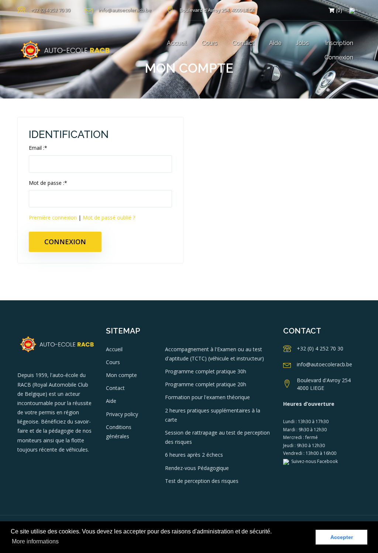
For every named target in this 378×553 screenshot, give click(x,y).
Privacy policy (122, 414)
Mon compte (121, 375)
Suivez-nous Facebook (313, 461)
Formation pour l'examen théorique (207, 397)
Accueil (177, 42)
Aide (275, 42)
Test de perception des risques (201, 480)
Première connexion (53, 217)
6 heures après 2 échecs (194, 454)
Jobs (302, 42)
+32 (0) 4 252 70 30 (50, 10)
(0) (338, 10)
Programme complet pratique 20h (205, 384)
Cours (209, 42)
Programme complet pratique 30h (205, 371)
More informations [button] (35, 541)
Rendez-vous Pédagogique (197, 467)
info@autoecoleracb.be (125, 10)
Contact (243, 42)
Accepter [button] (341, 537)
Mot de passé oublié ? (109, 217)
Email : (38, 147)
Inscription (339, 42)
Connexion (338, 57)
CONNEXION (65, 241)
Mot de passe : (48, 182)
